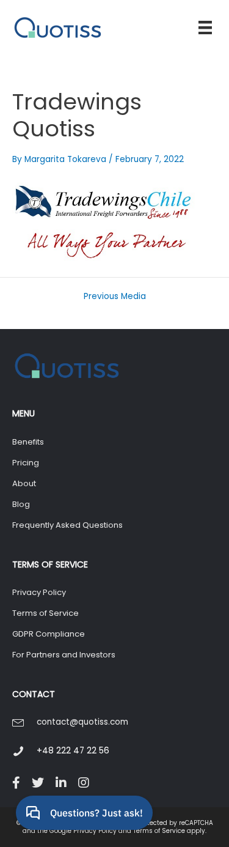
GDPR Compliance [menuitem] (48, 634)
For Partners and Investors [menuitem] (63, 654)
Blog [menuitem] (21, 504)
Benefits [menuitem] (28, 442)
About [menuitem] (24, 483)
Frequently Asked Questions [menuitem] (67, 525)
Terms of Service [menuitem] (45, 613)
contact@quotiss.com (82, 722)
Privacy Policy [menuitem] (39, 592)
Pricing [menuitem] (25, 462)
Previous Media (115, 296)
